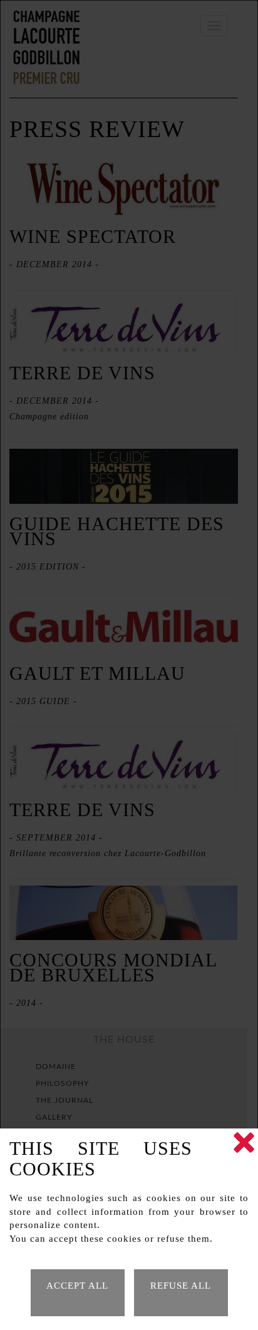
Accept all (77, 1286)
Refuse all (180, 1286)
